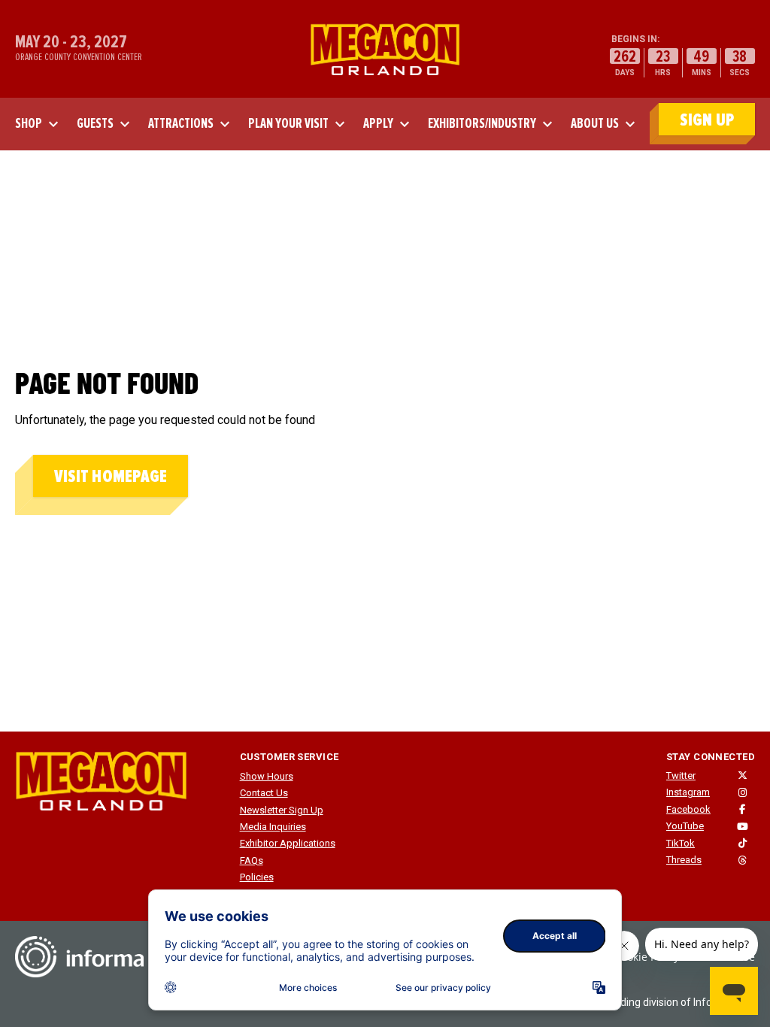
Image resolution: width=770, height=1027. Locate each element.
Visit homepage (110, 476)
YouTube (685, 826)
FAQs (251, 860)
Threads (684, 859)
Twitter (681, 775)
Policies (257, 877)
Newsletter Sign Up (281, 810)
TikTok (680, 843)
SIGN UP (707, 120)
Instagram (688, 792)
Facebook (688, 809)
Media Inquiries (273, 826)
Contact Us (264, 792)
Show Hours (266, 776)
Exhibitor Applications (287, 843)
